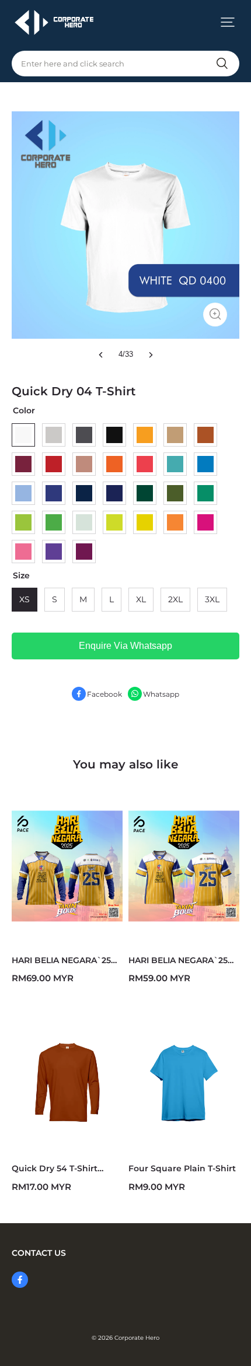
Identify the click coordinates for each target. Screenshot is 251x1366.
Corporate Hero (136, 1338)
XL (141, 599)
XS (24, 599)
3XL (212, 599)
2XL (175, 599)
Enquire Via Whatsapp (125, 646)
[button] (227, 22)
